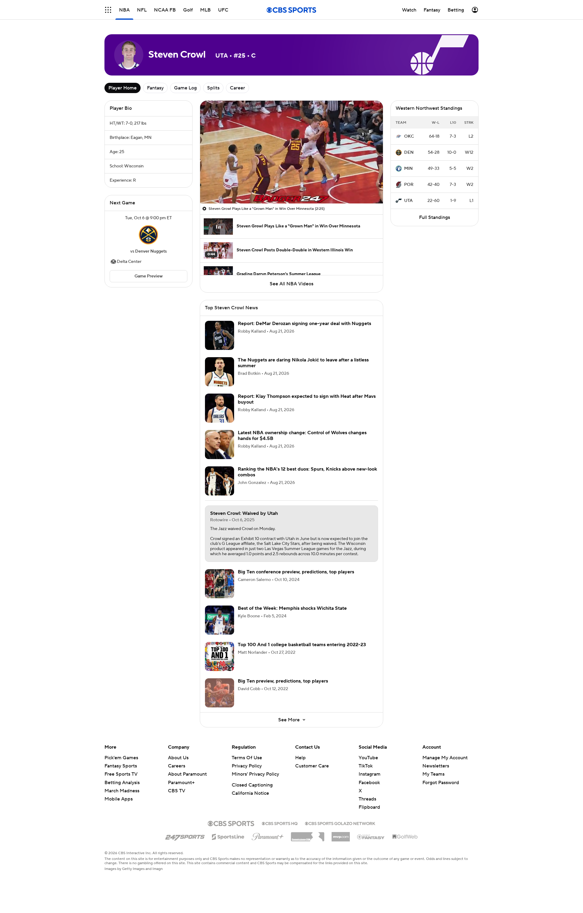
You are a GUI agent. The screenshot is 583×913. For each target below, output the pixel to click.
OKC (409, 136)
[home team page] (148, 234)
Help (300, 758)
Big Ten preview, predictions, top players (283, 681)
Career (237, 88)
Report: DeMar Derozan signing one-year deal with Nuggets (304, 324)
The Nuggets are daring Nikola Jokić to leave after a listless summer (303, 363)
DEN (409, 152)
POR (409, 184)
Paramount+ (181, 783)
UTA (408, 200)
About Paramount (187, 774)
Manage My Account (445, 758)
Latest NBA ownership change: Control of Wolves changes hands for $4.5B (302, 435)
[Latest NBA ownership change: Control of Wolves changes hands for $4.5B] (219, 444)
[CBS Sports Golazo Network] (340, 823)
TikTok (366, 766)
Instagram (369, 774)
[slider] (291, 186)
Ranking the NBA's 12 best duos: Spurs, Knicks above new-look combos (307, 472)
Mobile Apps (118, 799)
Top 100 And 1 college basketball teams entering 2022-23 (302, 645)
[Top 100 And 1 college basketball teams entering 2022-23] (219, 656)
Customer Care (312, 766)
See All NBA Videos (291, 284)
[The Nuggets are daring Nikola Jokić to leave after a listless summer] (219, 371)
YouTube (368, 758)
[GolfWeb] (405, 837)
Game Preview (149, 276)
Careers (176, 766)
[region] (291, 152)
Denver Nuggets (151, 251)
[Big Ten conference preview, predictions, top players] (219, 583)
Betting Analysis (122, 783)
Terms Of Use (247, 758)
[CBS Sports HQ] (280, 823)
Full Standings (434, 217)
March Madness (121, 791)
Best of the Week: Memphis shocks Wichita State (292, 608)
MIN (408, 168)
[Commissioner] (307, 834)
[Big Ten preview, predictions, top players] (219, 692)
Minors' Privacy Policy (255, 774)
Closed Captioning (252, 785)
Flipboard (369, 807)
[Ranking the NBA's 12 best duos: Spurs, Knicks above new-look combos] (219, 480)
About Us (178, 758)
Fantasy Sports (120, 766)
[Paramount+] (268, 835)
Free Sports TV (121, 774)
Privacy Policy (247, 766)
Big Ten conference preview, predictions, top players (296, 572)
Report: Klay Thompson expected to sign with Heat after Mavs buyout (307, 399)
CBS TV (176, 791)
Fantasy (155, 88)
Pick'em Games (121, 758)
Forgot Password (440, 783)
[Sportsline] (228, 836)
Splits (213, 88)
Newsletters (435, 766)
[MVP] (341, 834)
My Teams (433, 774)
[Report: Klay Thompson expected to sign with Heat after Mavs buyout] (219, 408)
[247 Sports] (185, 836)
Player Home (122, 88)
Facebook (369, 783)
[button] (108, 10)
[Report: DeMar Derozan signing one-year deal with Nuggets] (219, 335)
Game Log (185, 88)
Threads (367, 799)
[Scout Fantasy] (371, 837)
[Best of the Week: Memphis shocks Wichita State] (219, 620)
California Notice (250, 793)
